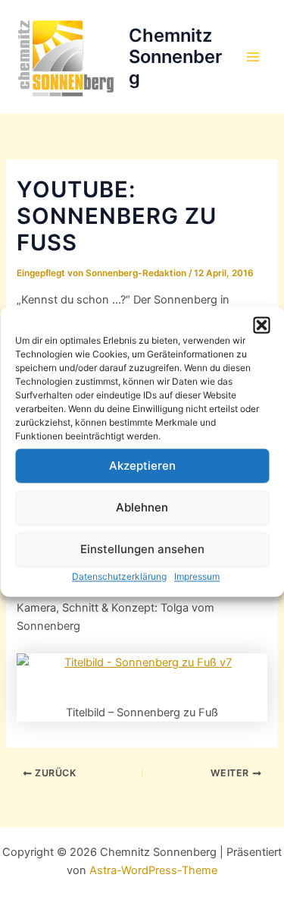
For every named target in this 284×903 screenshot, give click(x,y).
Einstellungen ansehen (142, 549)
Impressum (197, 576)
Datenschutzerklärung (119, 576)
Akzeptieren (142, 465)
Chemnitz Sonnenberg (175, 57)
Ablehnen (142, 507)
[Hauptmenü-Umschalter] (253, 57)
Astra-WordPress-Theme (153, 870)
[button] (261, 324)
